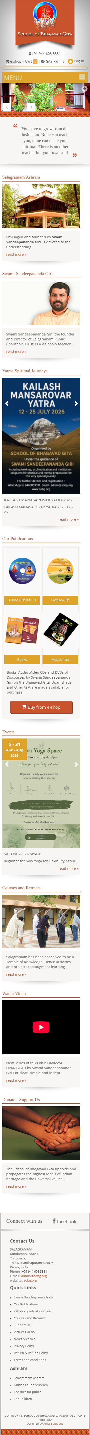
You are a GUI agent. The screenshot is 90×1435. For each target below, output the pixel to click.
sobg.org (30, 1275)
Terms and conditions (30, 1355)
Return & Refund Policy (31, 1348)
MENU (13, 77)
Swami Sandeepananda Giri (34, 1292)
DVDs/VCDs (60, 595)
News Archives (24, 1334)
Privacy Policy (24, 1341)
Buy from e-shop (43, 702)
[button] (6, 401)
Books (22, 654)
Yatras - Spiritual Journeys (33, 1306)
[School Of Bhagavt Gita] (45, 24)
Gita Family (54, 61)
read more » (16, 254)
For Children (23, 1394)
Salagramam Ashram (29, 1373)
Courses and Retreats (30, 1313)
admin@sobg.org (34, 1271)
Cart (30, 61)
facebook (66, 1216)
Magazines (61, 654)
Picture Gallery (24, 1327)
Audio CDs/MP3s (22, 595)
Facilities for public (27, 1387)
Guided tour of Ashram (31, 1380)
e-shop (15, 61)
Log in (78, 61)
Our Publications (26, 1299)
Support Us (22, 1320)
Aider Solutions (53, 1418)
